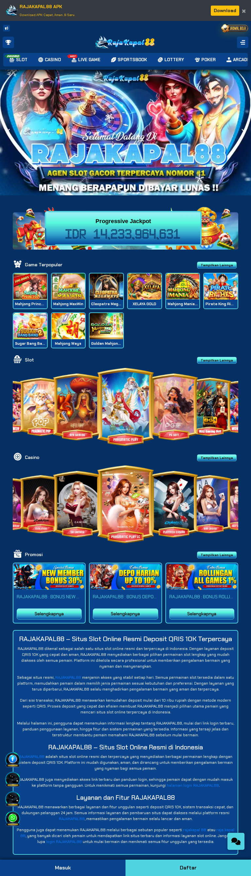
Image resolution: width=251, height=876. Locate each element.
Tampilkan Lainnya (217, 265)
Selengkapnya (49, 614)
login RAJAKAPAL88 (64, 841)
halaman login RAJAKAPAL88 (193, 785)
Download (225, 10)
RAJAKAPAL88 (68, 677)
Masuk (63, 867)
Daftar (188, 867)
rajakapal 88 (194, 829)
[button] (243, 132)
